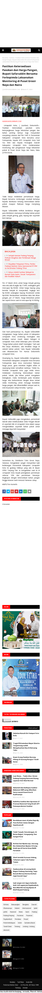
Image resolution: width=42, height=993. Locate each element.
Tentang (17, 926)
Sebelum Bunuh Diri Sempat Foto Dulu (26, 734)
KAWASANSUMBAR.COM (12, 89)
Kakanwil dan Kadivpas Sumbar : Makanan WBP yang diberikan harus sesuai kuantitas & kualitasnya (25, 791)
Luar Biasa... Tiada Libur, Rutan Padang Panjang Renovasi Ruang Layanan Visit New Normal (25, 778)
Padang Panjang (9, 916)
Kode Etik (29, 982)
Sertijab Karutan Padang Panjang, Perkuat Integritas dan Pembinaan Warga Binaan (20, 257)
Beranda (5, 58)
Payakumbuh (8, 919)
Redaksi (12, 982)
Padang (34, 912)
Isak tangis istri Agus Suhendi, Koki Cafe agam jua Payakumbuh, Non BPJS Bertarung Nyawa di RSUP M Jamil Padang (26, 886)
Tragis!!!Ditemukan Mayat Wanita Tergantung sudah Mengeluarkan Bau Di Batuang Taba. (26, 746)
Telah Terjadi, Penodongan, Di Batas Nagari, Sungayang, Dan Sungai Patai (25, 834)
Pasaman (29, 916)
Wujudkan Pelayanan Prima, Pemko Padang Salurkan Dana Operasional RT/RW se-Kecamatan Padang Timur (21, 266)
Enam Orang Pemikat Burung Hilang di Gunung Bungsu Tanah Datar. (26, 759)
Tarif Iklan (20, 982)
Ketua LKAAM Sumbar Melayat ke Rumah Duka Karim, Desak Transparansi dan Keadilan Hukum (20, 274)
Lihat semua (32, 728)
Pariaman (20, 916)
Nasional (13, 912)
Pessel (26, 919)
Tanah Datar (8, 926)
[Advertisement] (21, 23)
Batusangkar (15, 905)
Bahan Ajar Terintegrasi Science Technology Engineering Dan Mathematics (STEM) (25, 942)
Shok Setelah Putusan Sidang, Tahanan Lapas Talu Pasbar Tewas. (25, 859)
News (21, 912)
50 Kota (6, 905)
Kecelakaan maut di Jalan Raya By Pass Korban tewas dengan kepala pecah (26, 822)
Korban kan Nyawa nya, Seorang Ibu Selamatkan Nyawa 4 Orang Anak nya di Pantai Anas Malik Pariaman (25, 847)
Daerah (34, 905)
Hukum (17, 908)
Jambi (5, 912)
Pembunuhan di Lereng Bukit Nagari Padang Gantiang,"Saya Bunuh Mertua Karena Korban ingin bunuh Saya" (25, 872)
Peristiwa (18, 919)
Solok (20, 923)
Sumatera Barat (29, 923)
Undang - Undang (29, 926)
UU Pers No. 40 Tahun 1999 (30, 985)
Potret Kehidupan (9, 923)
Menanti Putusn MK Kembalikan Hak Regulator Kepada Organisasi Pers (26, 953)
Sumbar (11, 58)
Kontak (25, 988)
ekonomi (6, 930)
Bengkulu (26, 905)
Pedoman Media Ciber (10, 985)
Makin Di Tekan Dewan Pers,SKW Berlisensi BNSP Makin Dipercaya (25, 964)
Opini (27, 912)
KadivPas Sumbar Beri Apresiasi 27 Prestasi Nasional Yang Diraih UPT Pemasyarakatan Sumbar (26, 803)
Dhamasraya (8, 908)
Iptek (35, 908)
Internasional (26, 908)
